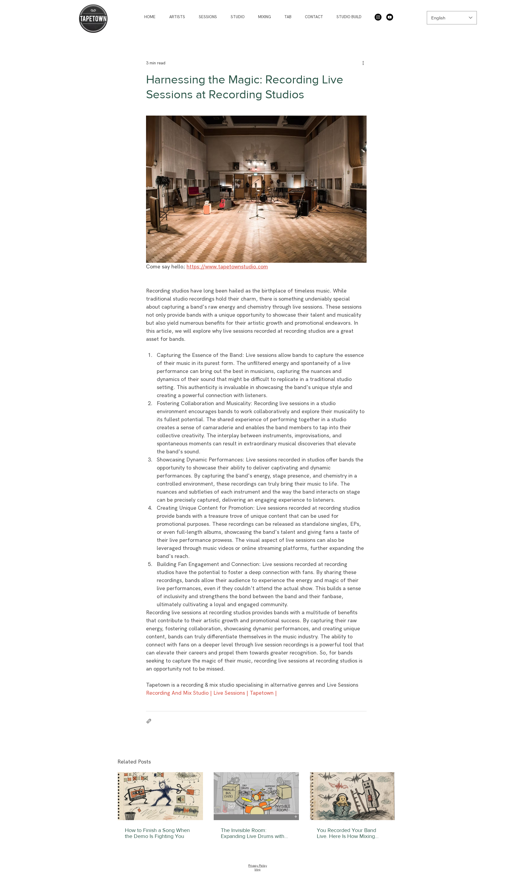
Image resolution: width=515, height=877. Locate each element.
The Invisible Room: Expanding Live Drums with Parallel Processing (252, 833)
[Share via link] (149, 721)
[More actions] (363, 62)
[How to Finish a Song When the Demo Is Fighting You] (160, 796)
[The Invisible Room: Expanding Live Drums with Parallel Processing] (256, 796)
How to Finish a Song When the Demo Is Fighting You (157, 833)
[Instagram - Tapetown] (378, 17)
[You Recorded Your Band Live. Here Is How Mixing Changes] (352, 796)
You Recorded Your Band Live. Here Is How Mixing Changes (346, 833)
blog (257, 869)
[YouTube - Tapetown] (389, 17)
